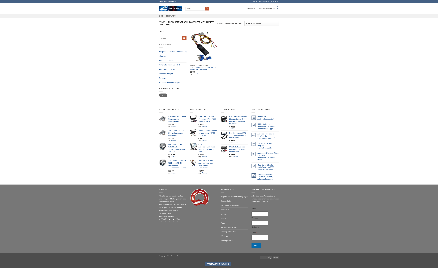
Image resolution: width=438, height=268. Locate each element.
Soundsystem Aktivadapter (169, 82)
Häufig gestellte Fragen (230, 205)
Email (254, 232)
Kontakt (254, 2)
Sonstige (162, 78)
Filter (163, 95)
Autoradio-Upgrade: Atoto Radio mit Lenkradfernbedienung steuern (268, 156)
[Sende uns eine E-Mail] (277, 2)
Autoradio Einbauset (167, 69)
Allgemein (163, 56)
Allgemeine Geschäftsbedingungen (234, 196)
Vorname (255, 218)
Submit (256, 245)
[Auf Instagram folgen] (273, 2)
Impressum (225, 210)
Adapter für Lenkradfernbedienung (172, 51)
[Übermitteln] (207, 9)
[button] (264, 1)
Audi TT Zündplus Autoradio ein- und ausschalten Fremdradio (203, 68)
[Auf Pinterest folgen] (178, 219)
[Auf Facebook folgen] (271, 2)
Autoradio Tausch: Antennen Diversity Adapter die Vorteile (265, 176)
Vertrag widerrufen (228, 232)
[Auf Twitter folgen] (275, 2)
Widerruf (224, 236)
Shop (161, 16)
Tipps (223, 223)
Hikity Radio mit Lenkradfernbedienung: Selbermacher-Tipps (266, 126)
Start (162, 22)
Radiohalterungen (166, 73)
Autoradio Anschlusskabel (169, 65)
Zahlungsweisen (227, 240)
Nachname (255, 227)
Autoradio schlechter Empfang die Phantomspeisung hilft (266, 136)
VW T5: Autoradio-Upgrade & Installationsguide (264, 145)
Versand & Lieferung (229, 227)
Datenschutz (226, 201)
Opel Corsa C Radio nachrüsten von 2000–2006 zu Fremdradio (266, 167)
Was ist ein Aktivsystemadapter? (265, 118)
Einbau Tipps (171, 16)
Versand (195, 74)
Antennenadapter (166, 60)
